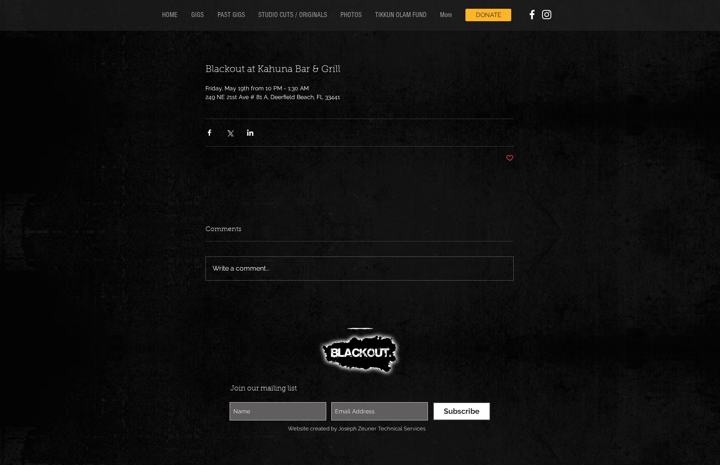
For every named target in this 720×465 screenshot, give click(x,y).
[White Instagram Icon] (546, 14)
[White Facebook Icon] (532, 14)
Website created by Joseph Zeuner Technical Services (356, 428)
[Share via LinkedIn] (250, 133)
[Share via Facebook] (209, 133)
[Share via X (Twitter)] (230, 133)
